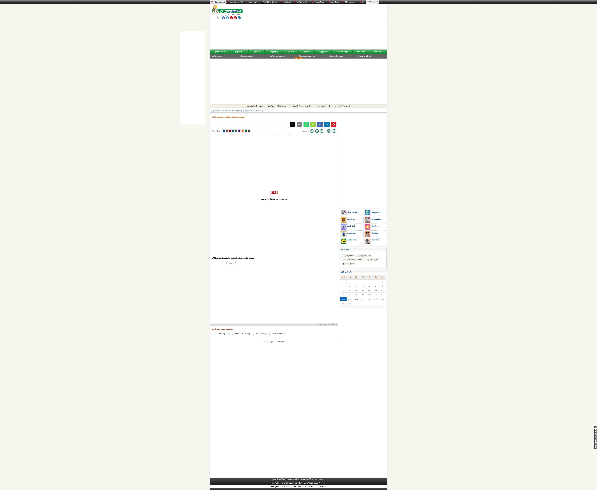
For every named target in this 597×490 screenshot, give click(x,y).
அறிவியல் (256, 52)
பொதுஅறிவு (273, 52)
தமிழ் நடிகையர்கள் (247, 56)
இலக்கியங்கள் (220, 52)
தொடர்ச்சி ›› (332, 324)
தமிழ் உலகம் (239, 52)
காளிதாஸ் (232, 263)
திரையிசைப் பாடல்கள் (342, 106)
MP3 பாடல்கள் (350, 2)
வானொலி (287, 2)
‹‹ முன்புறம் (322, 324)
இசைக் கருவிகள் (364, 56)
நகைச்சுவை (361, 52)
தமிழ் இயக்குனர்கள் (277, 56)
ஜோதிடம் (306, 52)
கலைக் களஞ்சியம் (236, 2)
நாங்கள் (282, 479)
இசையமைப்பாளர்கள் (307, 56)
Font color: (216, 131)
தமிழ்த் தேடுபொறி (271, 2)
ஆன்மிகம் (290, 52)
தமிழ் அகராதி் (302, 2)
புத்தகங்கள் (334, 2)
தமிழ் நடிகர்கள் (218, 56)
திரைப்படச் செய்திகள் (322, 106)
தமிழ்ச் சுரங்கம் (219, 2)
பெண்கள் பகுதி (342, 52)
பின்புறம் (266, 341)
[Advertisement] (328, 27)
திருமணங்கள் (318, 2)
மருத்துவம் (323, 52)
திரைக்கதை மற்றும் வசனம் (277, 106)
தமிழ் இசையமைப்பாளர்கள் (352, 259)
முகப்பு (273, 341)
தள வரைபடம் (320, 479)
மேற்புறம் (281, 341)
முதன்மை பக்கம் (218, 111)
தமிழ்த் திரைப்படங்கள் (255, 106)
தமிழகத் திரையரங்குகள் (301, 106)
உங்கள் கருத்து (293, 479)
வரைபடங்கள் (253, 2)
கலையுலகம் (378, 52)
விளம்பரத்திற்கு (307, 479)
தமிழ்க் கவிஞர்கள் (336, 56)
